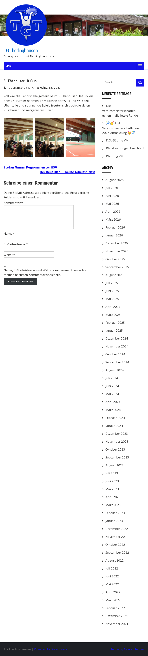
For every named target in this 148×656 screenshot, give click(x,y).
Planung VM (114, 156)
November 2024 (116, 346)
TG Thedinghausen (21, 51)
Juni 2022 (112, 576)
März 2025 (113, 315)
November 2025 (116, 251)
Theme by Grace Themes (126, 649)
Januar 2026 (114, 235)
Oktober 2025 (115, 259)
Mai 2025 (112, 299)
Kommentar (13, 203)
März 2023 (113, 505)
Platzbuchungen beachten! (125, 148)
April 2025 (112, 307)
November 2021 (116, 624)
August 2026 (114, 180)
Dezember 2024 (116, 338)
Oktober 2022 (115, 544)
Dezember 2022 (116, 529)
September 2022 (117, 552)
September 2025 (117, 267)
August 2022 (114, 560)
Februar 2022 (115, 608)
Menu (8, 66)
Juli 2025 (111, 283)
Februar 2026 (115, 227)
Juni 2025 (112, 291)
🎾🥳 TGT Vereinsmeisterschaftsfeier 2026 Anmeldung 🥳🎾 (121, 128)
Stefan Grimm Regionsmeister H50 (30, 167)
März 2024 (113, 410)
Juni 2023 (112, 481)
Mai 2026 (112, 203)
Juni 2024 (112, 386)
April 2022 (112, 592)
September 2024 (117, 362)
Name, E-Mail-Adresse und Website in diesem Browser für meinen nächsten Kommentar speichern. (45, 272)
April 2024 (112, 402)
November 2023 (116, 441)
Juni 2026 (112, 196)
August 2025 (114, 275)
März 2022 (113, 600)
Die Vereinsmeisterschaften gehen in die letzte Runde (120, 111)
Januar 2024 (114, 426)
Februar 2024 (115, 418)
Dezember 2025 (116, 243)
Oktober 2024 (115, 354)
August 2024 (114, 370)
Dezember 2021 (116, 616)
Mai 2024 (112, 394)
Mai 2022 (112, 584)
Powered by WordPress (50, 649)
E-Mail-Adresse (16, 244)
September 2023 (117, 457)
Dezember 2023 (116, 433)
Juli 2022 (111, 568)
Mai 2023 (112, 489)
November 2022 (116, 537)
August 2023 (114, 465)
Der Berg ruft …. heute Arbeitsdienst (67, 172)
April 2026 (112, 211)
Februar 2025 (115, 322)
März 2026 (113, 219)
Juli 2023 (111, 473)
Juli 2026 (111, 188)
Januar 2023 (114, 521)
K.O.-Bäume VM (117, 140)
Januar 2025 (114, 330)
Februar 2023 (115, 513)
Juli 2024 (111, 378)
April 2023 (112, 497)
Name (9, 233)
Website (9, 255)
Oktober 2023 (115, 449)
